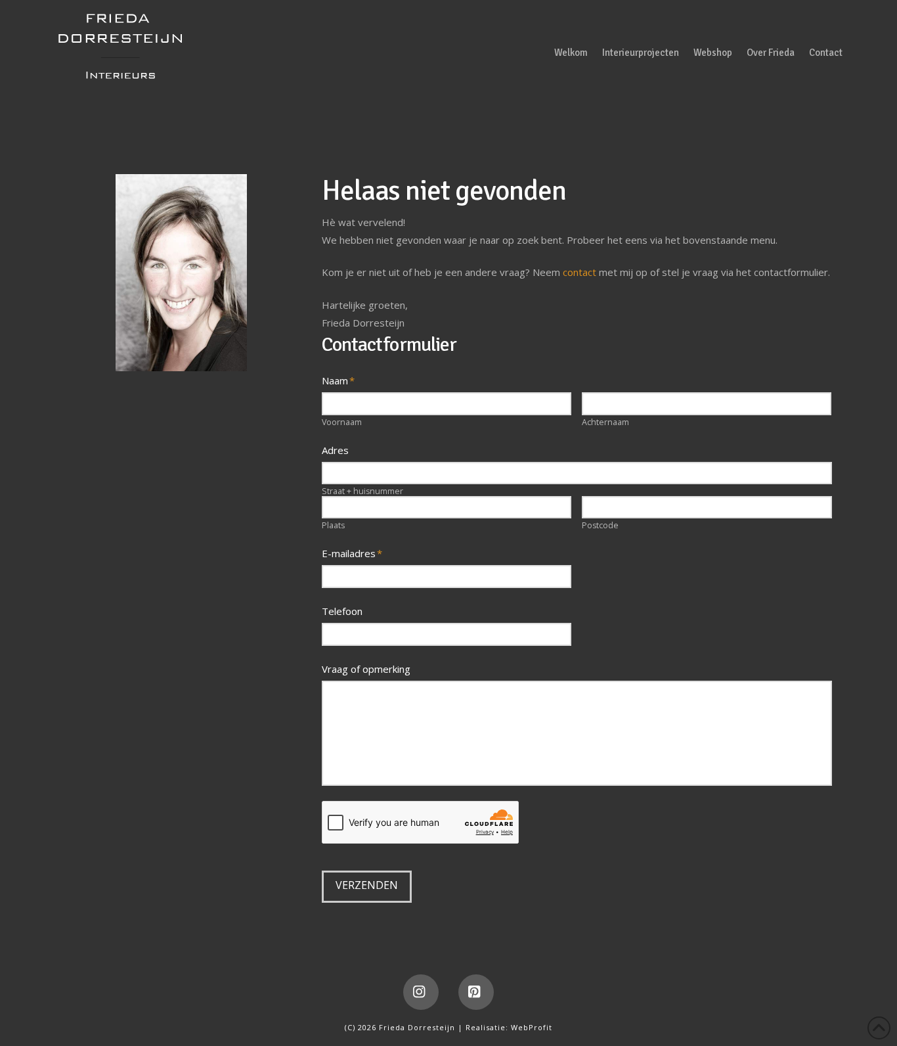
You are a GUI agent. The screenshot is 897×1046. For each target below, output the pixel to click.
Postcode (600, 526)
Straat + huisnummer (362, 492)
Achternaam (605, 423)
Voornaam (342, 423)
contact (579, 272)
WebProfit (531, 1027)
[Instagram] (421, 992)
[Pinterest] (476, 992)
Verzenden (367, 885)
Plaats (333, 526)
